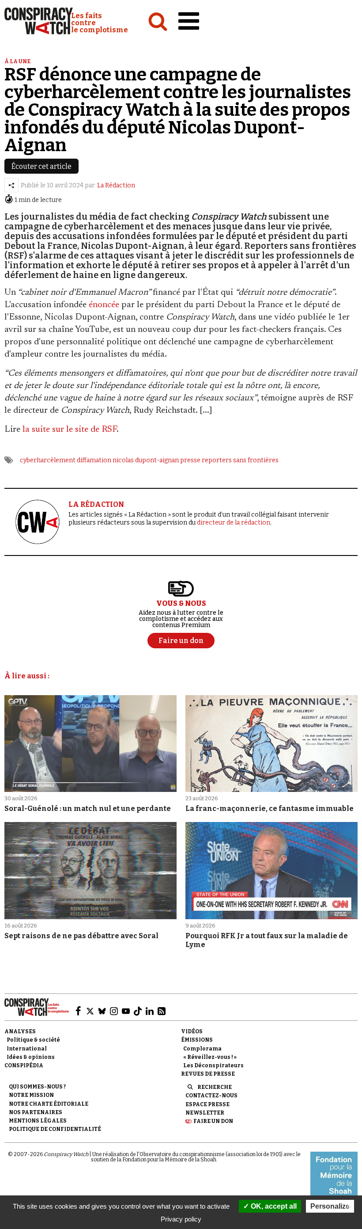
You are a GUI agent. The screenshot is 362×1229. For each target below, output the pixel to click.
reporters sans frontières (240, 460)
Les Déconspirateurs (213, 1065)
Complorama (202, 1049)
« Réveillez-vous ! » (210, 1057)
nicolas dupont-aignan (146, 460)
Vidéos (192, 1031)
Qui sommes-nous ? (37, 1087)
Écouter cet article (41, 166)
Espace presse (207, 1104)
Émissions (197, 1040)
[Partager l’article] (11, 185)
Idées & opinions (31, 1057)
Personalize (330, 1206)
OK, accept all (273, 1206)
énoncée (104, 305)
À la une (17, 61)
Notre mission (31, 1095)
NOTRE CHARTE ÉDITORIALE (48, 1104)
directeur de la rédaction (233, 522)
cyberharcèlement (47, 460)
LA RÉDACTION (96, 504)
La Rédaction (116, 185)
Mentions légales (38, 1121)
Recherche (214, 1087)
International (27, 1049)
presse (190, 460)
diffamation (94, 460)
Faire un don (213, 1121)
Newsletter (204, 1113)
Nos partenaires (35, 1112)
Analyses (20, 1031)
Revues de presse (208, 1074)
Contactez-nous (211, 1095)
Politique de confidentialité (55, 1129)
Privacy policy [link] (181, 1219)
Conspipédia (23, 1065)
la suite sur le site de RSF (70, 429)
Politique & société (33, 1040)
